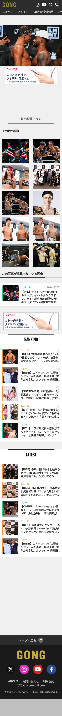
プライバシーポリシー (31, 685)
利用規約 (48, 681)
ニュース (7, 11)
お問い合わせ (30, 681)
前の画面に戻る (31, 119)
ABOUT (13, 681)
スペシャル (22, 11)
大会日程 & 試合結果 (43, 11)
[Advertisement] (31, 595)
